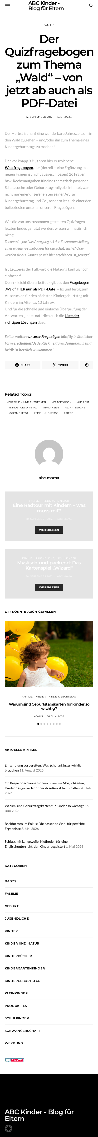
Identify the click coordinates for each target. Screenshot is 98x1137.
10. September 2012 (39, 518)
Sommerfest (19, 413)
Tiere (69, 413)
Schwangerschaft (22, 1031)
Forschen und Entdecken (27, 402)
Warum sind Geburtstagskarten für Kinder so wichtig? (49, 706)
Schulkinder (66, 558)
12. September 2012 (39, 116)
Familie (49, 25)
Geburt (12, 906)
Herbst (84, 402)
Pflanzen (52, 407)
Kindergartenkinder (25, 968)
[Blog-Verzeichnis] (14, 1059)
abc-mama (64, 116)
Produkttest (17, 1006)
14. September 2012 (39, 576)
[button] (38, 723)
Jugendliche (45, 558)
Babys (10, 881)
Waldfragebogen (19, 167)
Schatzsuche (75, 407)
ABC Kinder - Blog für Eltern (39, 1115)
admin (38, 716)
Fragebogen (62, 402)
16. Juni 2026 (55, 716)
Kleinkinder (16, 993)
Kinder (41, 696)
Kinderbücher (18, 956)
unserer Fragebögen (44, 336)
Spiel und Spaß (47, 413)
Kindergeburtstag (24, 407)
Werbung (14, 1043)
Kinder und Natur (56, 500)
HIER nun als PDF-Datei (36, 289)
